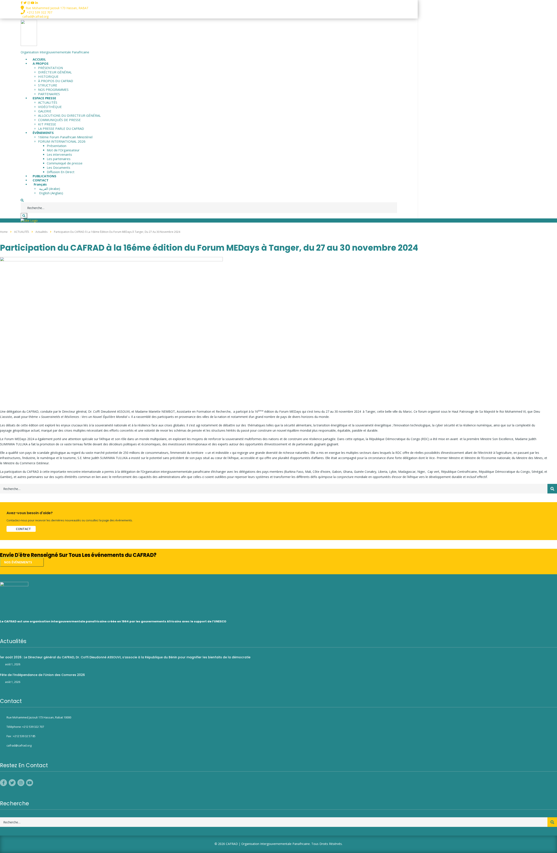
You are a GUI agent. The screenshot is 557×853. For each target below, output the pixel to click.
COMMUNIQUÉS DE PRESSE (59, 120)
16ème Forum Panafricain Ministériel (65, 137)
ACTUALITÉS (47, 102)
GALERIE (44, 111)
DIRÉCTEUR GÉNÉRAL (55, 72)
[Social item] (22, 3)
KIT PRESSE (47, 124)
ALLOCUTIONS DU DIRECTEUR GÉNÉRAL (69, 115)
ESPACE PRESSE (44, 98)
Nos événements (18, 562)
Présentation (56, 146)
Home (4, 232)
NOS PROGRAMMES (53, 89)
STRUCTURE (47, 85)
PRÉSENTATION (50, 68)
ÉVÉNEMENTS (43, 132)
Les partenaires (58, 159)
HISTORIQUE (48, 76)
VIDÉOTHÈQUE (50, 107)
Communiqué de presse (64, 163)
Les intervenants (59, 154)
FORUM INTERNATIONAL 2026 (62, 141)
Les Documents (58, 167)
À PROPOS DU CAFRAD (55, 81)
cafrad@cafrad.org (19, 745)
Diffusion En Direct (60, 172)
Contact (23, 529)
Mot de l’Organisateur (63, 150)
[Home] (29, 220)
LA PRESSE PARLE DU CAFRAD (61, 128)
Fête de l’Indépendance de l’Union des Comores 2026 (42, 675)
